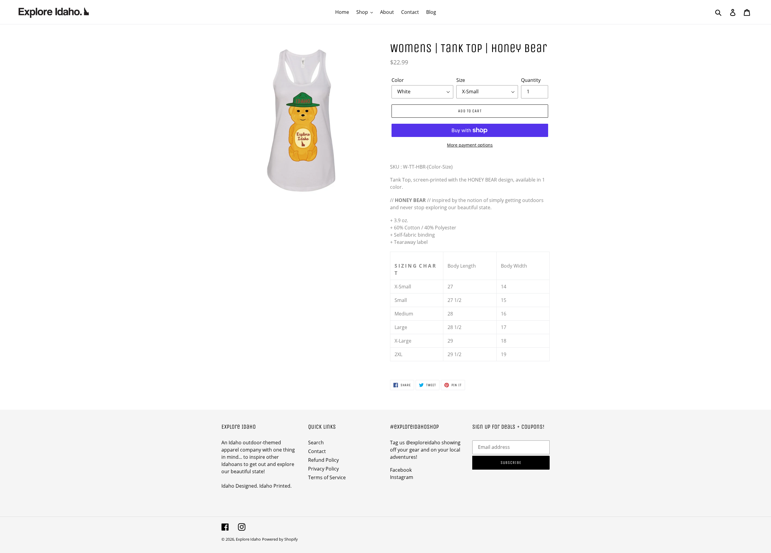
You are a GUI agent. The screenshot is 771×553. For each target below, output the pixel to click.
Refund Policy (323, 460)
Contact (317, 451)
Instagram (401, 477)
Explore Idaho (248, 539)
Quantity (531, 80)
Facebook (401, 470)
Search (316, 442)
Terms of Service (327, 477)
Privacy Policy (323, 468)
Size (460, 80)
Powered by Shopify (280, 539)
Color (398, 80)
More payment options (470, 145)
